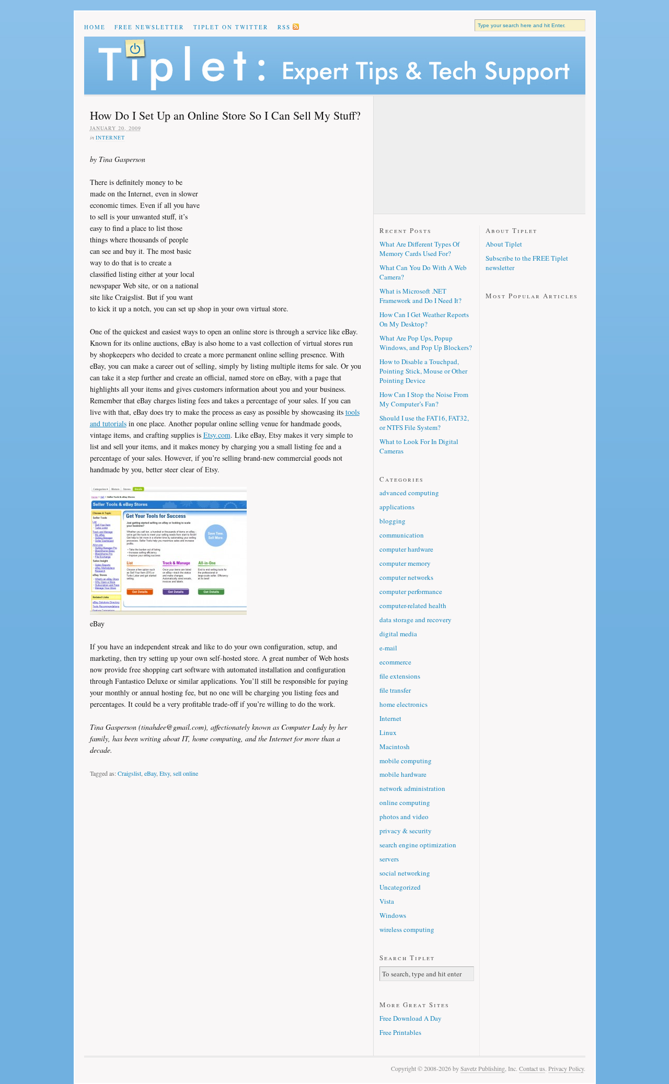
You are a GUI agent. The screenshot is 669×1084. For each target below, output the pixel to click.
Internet (110, 137)
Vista (386, 901)
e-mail (388, 647)
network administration (412, 788)
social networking (404, 873)
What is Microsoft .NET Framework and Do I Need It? (420, 295)
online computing (404, 802)
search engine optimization (417, 844)
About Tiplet (504, 244)
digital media (398, 633)
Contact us (532, 1068)
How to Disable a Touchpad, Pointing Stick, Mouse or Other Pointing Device (423, 371)
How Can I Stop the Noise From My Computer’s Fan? (423, 399)
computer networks (406, 577)
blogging (392, 521)
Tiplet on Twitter (230, 27)
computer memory (405, 563)
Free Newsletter (149, 27)
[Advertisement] (280, 221)
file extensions (399, 676)
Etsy (164, 773)
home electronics (403, 704)
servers (389, 859)
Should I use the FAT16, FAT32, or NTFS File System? (424, 422)
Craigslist (129, 773)
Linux (388, 732)
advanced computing (409, 492)
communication (401, 535)
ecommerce (395, 662)
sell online (185, 773)
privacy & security (405, 830)
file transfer (395, 690)
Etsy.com (216, 435)
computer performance (410, 591)
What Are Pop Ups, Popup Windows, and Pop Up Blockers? (425, 342)
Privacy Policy (566, 1068)
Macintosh (394, 746)
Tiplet (334, 66)
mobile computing (405, 760)
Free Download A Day (410, 1018)
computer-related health (412, 605)
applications (396, 506)
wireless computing (406, 929)
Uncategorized (400, 887)
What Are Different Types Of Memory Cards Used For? (419, 248)
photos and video (404, 816)
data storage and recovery (415, 619)
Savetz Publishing (482, 1068)
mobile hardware (402, 774)
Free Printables (400, 1032)
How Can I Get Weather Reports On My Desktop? (424, 319)
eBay (150, 773)
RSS (284, 27)
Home (95, 27)
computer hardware (406, 549)
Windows (392, 915)
